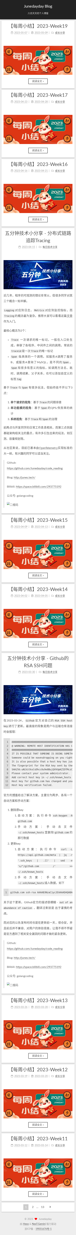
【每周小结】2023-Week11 (38, 1138)
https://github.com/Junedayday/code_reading (35, 468)
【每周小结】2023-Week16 (38, 164)
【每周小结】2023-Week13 (38, 1000)
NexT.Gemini (39, 1224)
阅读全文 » (38, 81)
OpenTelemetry (48, 448)
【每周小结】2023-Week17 (38, 95)
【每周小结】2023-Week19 (38, 26)
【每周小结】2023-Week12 (38, 1069)
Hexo (26, 1224)
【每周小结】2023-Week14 (38, 589)
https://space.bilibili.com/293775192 (38, 486)
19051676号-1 (44, 1229)
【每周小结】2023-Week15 (38, 520)
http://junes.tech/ (24, 477)
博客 (15, 795)
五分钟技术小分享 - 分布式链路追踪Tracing (38, 237)
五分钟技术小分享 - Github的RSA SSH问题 (38, 662)
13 (42, 1207)
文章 (69, 316)
